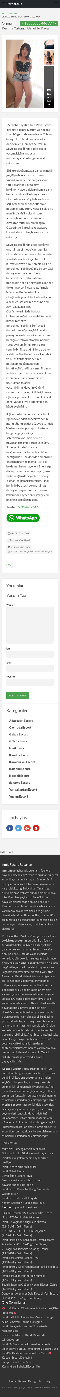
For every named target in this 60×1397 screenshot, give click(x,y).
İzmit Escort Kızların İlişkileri (19, 1167)
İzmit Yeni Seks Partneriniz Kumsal (23, 1275)
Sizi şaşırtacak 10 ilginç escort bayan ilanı (27, 1153)
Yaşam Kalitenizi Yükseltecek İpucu (23, 1202)
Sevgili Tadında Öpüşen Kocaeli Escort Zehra (30, 1284)
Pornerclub (14, 4)
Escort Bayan (17, 1381)
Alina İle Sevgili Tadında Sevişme (22, 1322)
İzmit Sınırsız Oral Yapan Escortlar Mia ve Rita (30, 1266)
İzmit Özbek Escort (14, 1171)
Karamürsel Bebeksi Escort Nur (21, 1366)
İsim (9, 648)
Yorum (9, 604)
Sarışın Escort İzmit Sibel (17, 1362)
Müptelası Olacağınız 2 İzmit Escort (23, 1149)
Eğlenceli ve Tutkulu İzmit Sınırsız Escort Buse (30, 1348)
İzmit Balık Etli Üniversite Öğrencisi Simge (28, 1317)
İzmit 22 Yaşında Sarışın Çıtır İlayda (24, 1222)
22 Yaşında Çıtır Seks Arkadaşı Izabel (25, 1249)
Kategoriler (35, 1381)
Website (11, 676)
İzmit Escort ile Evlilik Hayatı (19, 1198)
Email (10, 662)
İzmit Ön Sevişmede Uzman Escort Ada (26, 1344)
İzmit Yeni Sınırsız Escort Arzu (20, 1257)
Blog (48, 1381)
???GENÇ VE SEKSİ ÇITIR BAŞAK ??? (24, 1231)
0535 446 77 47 (44, 23)
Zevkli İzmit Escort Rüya (17, 1175)
